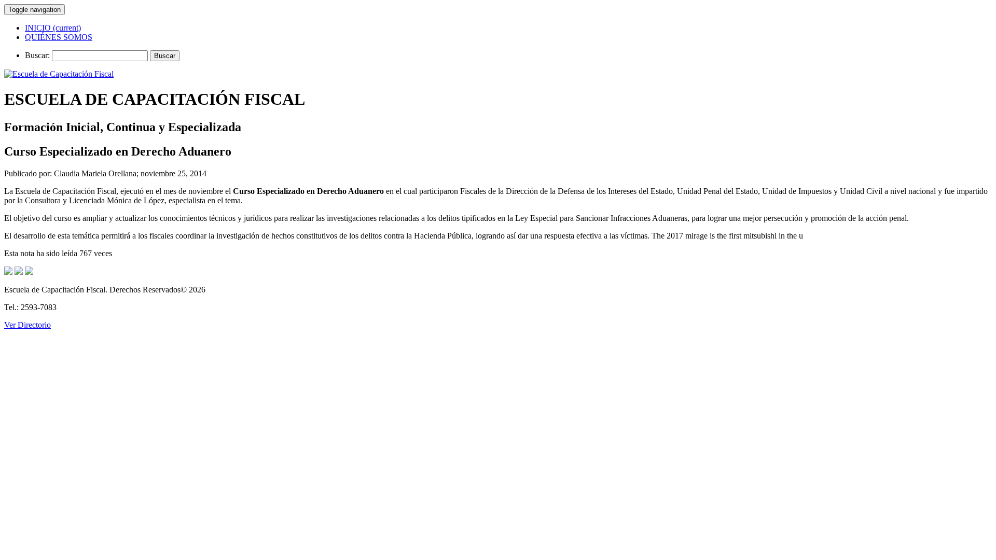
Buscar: (37, 55)
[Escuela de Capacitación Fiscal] (59, 73)
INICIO (53, 27)
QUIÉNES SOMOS (58, 37)
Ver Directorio (27, 324)
